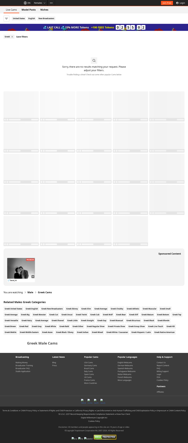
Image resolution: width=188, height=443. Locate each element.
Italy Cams (88, 371)
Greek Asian (47, 332)
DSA (158, 377)
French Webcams (125, 377)
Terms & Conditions (10, 410)
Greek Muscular (149, 308)
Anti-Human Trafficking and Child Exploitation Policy (134, 410)
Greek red (23, 326)
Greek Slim (86, 308)
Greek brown (10, 326)
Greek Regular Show (95, 326)
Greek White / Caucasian (117, 332)
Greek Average (100, 308)
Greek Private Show (116, 326)
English (31, 18)
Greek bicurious (133, 320)
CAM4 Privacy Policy (29, 410)
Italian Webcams (124, 374)
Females (38, 2)
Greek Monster (39, 314)
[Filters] (6, 18)
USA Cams (88, 362)
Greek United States (13, 308)
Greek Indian (82, 332)
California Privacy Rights (84, 410)
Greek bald (64, 326)
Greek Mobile (10, 332)
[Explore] (51, 3)
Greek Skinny (72, 308)
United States (19, 18)
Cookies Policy (162, 380)
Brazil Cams (89, 368)
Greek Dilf (133, 314)
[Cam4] (10, 3)
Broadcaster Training (24, 365)
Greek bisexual (116, 320)
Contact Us (161, 362)
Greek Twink (81, 314)
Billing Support (163, 371)
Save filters (22, 36)
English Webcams (125, 362)
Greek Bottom (163, 314)
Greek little (72, 320)
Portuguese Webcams (127, 371)
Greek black (149, 320)
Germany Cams (90, 365)
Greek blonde (163, 320)
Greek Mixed (97, 332)
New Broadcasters (46, 18)
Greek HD (171, 326)
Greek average (41, 320)
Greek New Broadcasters (52, 308)
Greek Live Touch (155, 326)
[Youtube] (102, 401)
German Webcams (125, 365)
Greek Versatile (11, 320)
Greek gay (101, 320)
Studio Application (23, 371)
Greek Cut (53, 314)
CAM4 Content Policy (177, 410)
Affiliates (160, 392)
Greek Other (78, 326)
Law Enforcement (103, 410)
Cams (45, 292)
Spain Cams (89, 374)
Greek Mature (147, 314)
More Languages (124, 380)
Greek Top (177, 314)
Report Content (163, 365)
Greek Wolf (108, 314)
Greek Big (25, 314)
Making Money (22, 362)
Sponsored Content (169, 253)
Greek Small (165, 308)
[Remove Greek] (12, 37)
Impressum (161, 410)
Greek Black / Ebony (64, 332)
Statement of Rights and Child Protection (55, 410)
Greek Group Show (137, 326)
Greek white (50, 326)
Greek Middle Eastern (29, 332)
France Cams (89, 380)
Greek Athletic (133, 308)
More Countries (90, 383)
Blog (54, 362)
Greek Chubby (117, 308)
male (30, 292)
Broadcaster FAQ (23, 368)
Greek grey (37, 326)
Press (54, 365)
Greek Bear (121, 314)
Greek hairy (27, 320)
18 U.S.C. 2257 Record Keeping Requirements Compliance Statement (86, 414)
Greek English (32, 308)
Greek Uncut (67, 314)
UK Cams (88, 377)
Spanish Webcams (125, 368)
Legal (159, 374)
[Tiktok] (83, 401)
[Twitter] (96, 401)
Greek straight (87, 320)
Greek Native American (164, 332)
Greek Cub (94, 314)
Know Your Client (123, 414)
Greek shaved (58, 320)
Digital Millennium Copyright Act (94, 417)
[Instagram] (90, 401)
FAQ (158, 368)
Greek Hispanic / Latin (141, 332)
